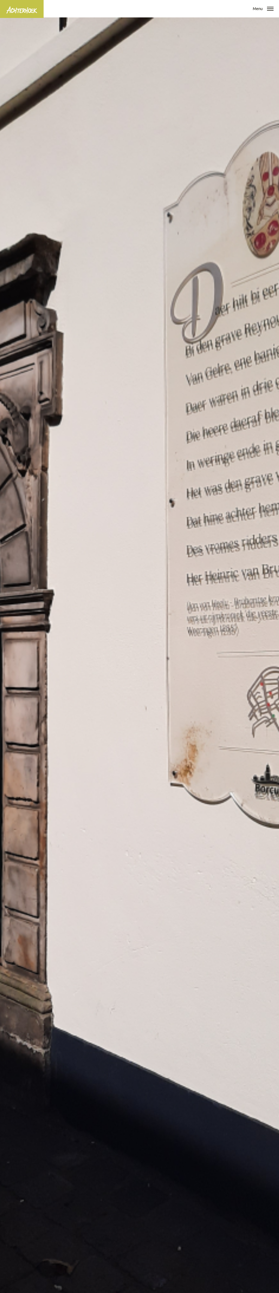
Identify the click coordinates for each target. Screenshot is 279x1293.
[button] (270, 9)
